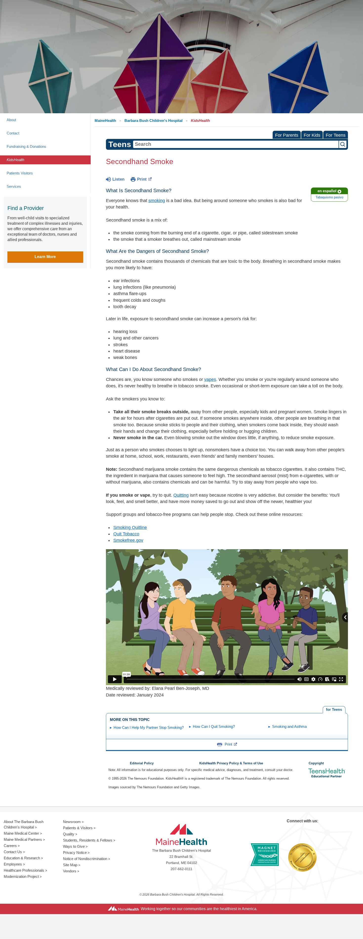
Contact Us (13, 852)
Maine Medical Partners (23, 839)
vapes (210, 379)
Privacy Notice (75, 852)
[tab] (334, 709)
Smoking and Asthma (289, 726)
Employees (13, 864)
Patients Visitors (20, 173)
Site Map (70, 865)
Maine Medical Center (21, 833)
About (11, 120)
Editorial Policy (142, 763)
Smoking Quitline (130, 527)
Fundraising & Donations (26, 146)
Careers (10, 846)
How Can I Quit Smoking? (214, 726)
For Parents (286, 135)
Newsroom (72, 822)
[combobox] (236, 144)
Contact (13, 133)
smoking (156, 200)
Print (142, 179)
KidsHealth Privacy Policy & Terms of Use (231, 763)
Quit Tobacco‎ (126, 533)
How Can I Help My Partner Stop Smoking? (149, 727)
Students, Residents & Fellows (87, 840)
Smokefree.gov (128, 540)
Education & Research (22, 858)
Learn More (45, 257)
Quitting (181, 495)
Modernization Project (21, 876)
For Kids (312, 135)
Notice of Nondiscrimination (85, 859)
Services (14, 186)
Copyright (316, 763)
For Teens (335, 135)
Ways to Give (74, 846)
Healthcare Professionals (24, 870)
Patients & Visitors (78, 828)
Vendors (69, 871)
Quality (68, 834)
